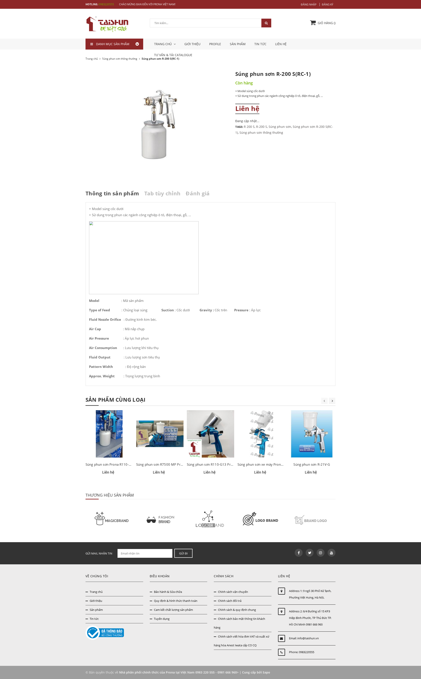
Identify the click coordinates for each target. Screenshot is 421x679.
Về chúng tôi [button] (97, 576)
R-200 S (261, 127)
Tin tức (260, 44)
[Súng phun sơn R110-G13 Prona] (210, 434)
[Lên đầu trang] (413, 656)
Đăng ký (327, 4)
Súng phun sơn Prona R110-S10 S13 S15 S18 (120, 464)
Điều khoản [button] (160, 576)
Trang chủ (96, 592)
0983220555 (106, 4)
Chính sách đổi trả (229, 601)
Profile (215, 44)
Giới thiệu (192, 44)
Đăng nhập (308, 4)
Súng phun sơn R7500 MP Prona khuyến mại (170, 464)
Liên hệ (281, 44)
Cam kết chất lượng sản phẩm (173, 610)
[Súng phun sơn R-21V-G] (311, 434)
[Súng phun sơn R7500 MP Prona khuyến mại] (160, 434)
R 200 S (249, 127)
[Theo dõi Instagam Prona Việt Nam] (321, 553)
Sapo (266, 672)
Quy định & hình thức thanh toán (175, 601)
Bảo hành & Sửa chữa (168, 592)
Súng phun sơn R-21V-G (311, 464)
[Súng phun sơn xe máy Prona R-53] (261, 434)
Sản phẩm (238, 44)
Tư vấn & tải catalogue (173, 55)
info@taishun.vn (308, 638)
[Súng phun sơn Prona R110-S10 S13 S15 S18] (109, 434)
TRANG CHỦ (163, 44)
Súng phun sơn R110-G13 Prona (211, 464)
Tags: (239, 127)
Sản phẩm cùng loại (115, 399)
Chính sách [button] (223, 576)
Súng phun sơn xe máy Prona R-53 (264, 464)
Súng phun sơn (280, 127)
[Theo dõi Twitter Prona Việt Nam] (310, 553)
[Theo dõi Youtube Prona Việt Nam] (331, 553)
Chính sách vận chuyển (233, 592)
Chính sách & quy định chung (237, 610)
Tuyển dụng (161, 619)
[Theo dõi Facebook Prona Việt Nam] (299, 553)
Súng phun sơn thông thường (261, 132)
